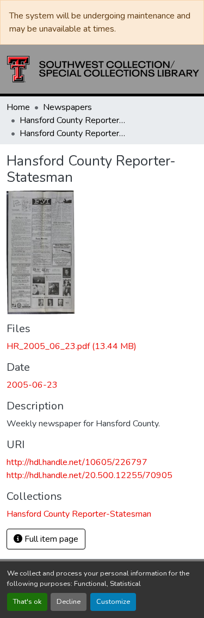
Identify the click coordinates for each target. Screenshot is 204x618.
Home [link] (18, 107)
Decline (69, 602)
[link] (102, 346)
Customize (113, 602)
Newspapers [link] (67, 107)
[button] (103, 69)
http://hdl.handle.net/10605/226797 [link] (77, 462)
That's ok (27, 602)
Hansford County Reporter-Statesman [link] (74, 120)
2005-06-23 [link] (32, 385)
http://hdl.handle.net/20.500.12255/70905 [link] (89, 475)
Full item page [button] (50, 539)
